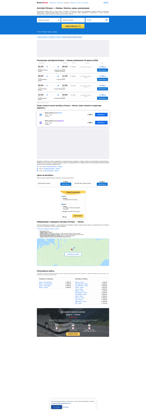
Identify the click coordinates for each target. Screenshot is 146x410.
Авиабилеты (53, 2)
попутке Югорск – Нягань (52, 170)
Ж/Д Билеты (60, 2)
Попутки (79, 2)
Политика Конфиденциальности (61, 403)
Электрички (85, 2)
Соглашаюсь (56, 407)
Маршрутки (73, 2)
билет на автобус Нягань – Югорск (52, 166)
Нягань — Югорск (52, 31)
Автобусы (66, 2)
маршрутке (60, 120)
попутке (59, 112)
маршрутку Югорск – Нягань (52, 168)
